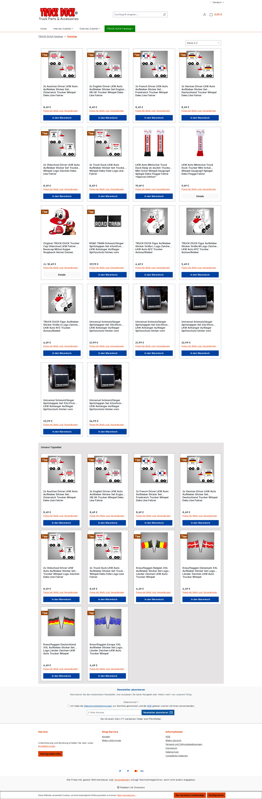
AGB (149, 706)
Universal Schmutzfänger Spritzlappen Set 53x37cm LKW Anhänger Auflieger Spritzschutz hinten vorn (59, 405)
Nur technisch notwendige (190, 795)
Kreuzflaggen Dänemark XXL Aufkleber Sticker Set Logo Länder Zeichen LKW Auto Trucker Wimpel (200, 572)
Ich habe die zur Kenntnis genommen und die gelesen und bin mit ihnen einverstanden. (132, 706)
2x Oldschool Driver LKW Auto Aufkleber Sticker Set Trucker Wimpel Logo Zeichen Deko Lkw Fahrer (61, 169)
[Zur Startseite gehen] (58, 14)
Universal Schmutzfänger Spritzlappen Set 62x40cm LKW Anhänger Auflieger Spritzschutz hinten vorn (105, 405)
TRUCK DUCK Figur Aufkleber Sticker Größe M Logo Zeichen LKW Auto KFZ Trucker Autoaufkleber (199, 248)
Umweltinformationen (177, 755)
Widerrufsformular (111, 740)
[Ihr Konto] (204, 14)
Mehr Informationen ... (126, 795)
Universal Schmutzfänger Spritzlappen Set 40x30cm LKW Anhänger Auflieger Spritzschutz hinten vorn (151, 326)
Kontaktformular (46, 746)
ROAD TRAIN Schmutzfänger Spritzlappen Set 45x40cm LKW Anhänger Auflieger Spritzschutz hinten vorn (106, 248)
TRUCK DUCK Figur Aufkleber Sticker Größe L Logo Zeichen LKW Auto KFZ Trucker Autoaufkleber (153, 248)
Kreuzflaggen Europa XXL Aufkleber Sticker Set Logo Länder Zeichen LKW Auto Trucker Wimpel (106, 649)
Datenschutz (172, 752)
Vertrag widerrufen (50, 753)
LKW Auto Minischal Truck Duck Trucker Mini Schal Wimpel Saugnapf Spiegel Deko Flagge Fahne (197, 169)
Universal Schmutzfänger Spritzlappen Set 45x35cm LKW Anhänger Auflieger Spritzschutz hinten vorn (197, 326)
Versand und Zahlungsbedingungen (184, 744)
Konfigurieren (216, 795)
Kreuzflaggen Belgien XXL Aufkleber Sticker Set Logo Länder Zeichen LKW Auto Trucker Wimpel (152, 572)
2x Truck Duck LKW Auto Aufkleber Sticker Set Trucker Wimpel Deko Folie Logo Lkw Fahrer (107, 169)
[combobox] (137, 14)
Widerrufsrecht (173, 740)
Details (200, 196)
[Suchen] (164, 14)
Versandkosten (122, 779)
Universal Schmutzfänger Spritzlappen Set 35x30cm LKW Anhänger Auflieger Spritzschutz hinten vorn (105, 326)
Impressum (171, 748)
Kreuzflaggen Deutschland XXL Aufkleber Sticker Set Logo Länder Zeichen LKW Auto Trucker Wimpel (59, 649)
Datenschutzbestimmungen (98, 706)
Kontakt (106, 736)
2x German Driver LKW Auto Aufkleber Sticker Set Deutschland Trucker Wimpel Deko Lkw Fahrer (199, 91)
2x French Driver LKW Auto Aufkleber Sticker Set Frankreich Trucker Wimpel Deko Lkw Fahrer (151, 91)
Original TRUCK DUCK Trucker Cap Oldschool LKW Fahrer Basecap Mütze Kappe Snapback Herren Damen (61, 248)
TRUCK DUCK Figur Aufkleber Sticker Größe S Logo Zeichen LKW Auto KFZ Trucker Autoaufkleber (61, 326)
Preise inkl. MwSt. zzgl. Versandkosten (60, 111)
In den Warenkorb (62, 117)
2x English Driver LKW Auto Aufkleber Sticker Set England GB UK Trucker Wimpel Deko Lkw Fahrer (107, 91)
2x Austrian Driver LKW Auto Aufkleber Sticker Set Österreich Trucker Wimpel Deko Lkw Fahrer (60, 91)
